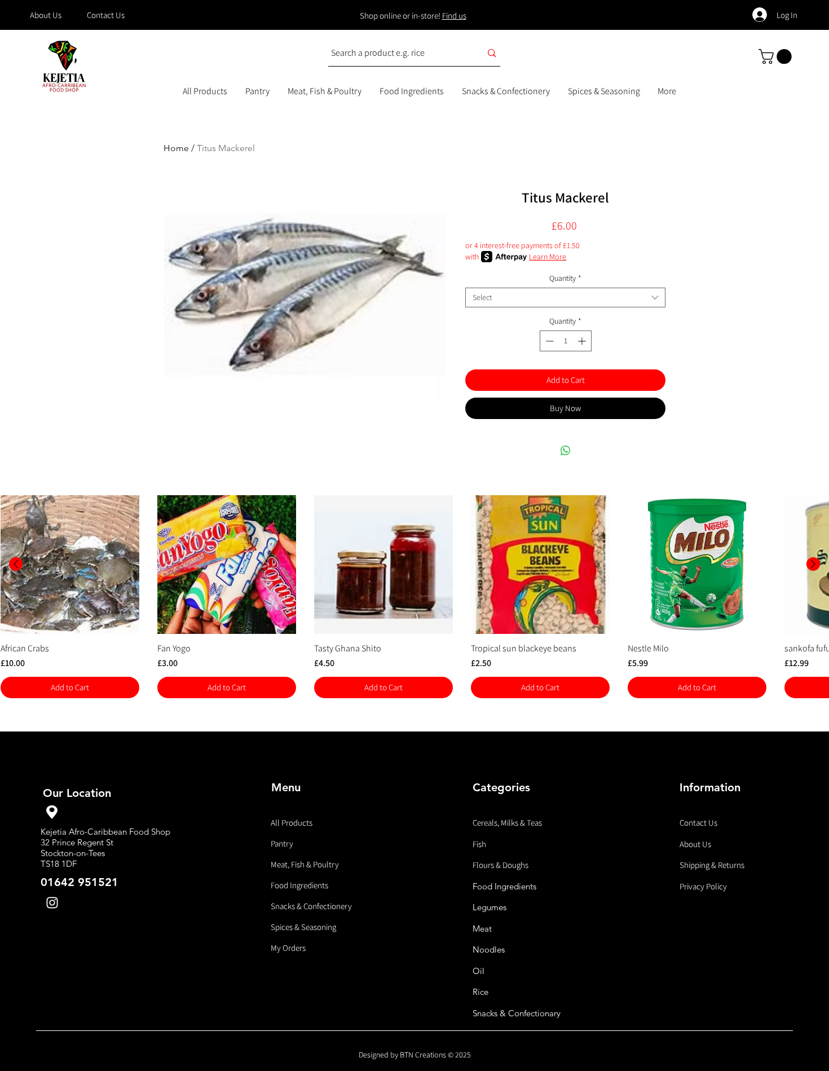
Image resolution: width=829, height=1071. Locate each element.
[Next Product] (813, 564)
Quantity (565, 278)
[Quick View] (70, 564)
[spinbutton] (565, 341)
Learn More (547, 257)
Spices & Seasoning (303, 927)
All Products (291, 822)
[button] (777, 56)
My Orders (288, 947)
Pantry (282, 843)
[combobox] (565, 297)
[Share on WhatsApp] (565, 450)
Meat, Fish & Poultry (305, 864)
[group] (414, 597)
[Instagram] (52, 902)
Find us (454, 15)
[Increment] (583, 341)
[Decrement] (548, 341)
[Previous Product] (16, 564)
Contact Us (698, 822)
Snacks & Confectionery (311, 906)
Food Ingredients (299, 885)
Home (176, 148)
